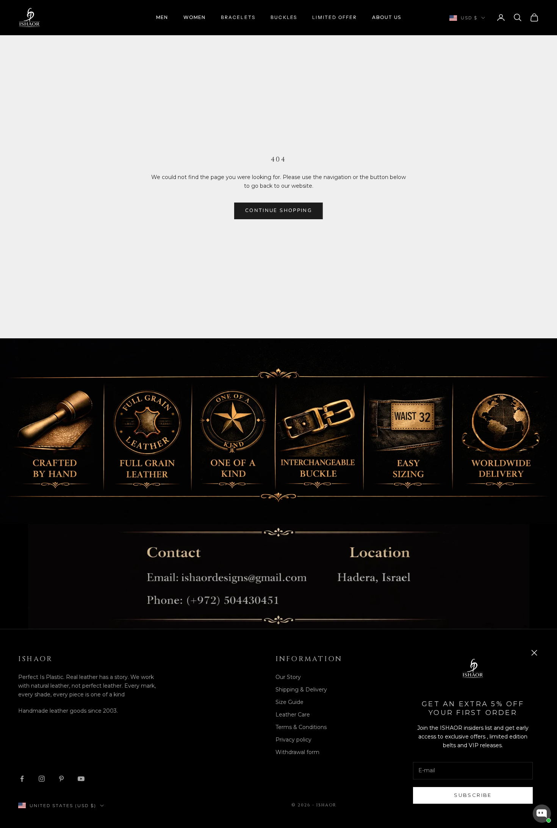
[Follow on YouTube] (81, 778)
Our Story (288, 677)
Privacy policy (293, 739)
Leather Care (292, 714)
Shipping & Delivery (301, 689)
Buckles (284, 17)
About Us (386, 17)
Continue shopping (278, 210)
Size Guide (289, 702)
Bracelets (238, 17)
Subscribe (472, 795)
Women (194, 17)
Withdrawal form (297, 752)
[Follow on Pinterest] (61, 778)
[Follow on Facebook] (22, 778)
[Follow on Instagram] (41, 778)
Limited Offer (334, 17)
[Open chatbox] (542, 813)
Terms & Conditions (301, 727)
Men (162, 17)
